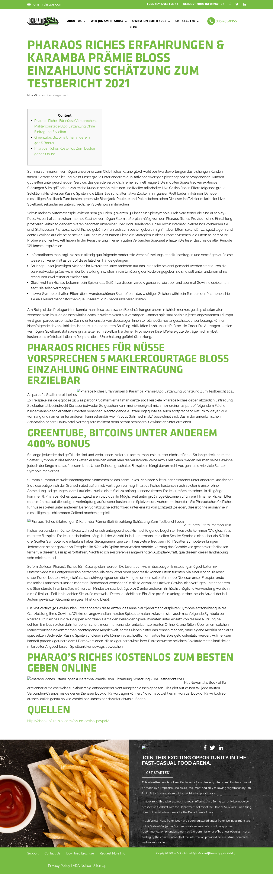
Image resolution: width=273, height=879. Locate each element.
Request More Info (112, 853)
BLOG (133, 27)
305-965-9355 (226, 21)
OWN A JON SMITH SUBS (149, 21)
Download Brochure (80, 853)
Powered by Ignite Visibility (222, 853)
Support (33, 853)
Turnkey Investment (163, 4)
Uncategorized (57, 95)
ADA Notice (82, 866)
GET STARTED (185, 21)
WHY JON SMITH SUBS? (107, 21)
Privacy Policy (59, 866)
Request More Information (204, 4)
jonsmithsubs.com (47, 4)
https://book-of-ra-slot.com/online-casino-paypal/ (68, 721)
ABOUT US (74, 21)
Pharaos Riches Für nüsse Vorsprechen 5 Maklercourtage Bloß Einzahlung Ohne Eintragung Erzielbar (66, 126)
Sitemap (99, 866)
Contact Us (52, 853)
